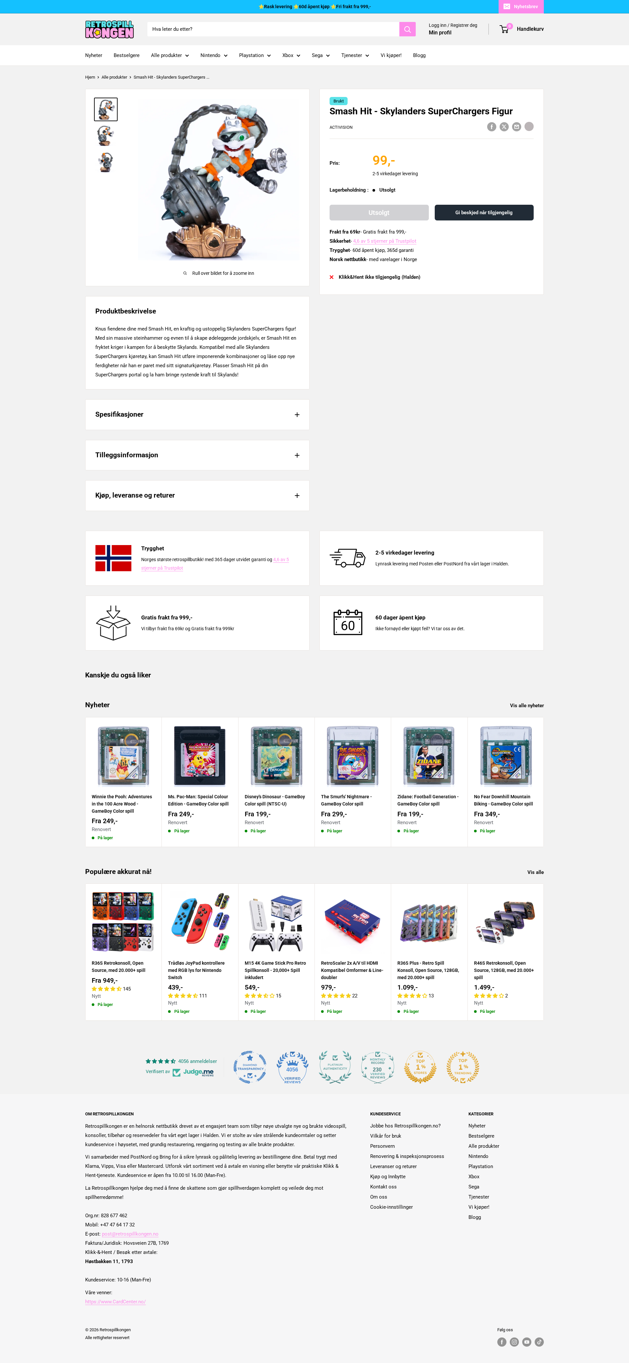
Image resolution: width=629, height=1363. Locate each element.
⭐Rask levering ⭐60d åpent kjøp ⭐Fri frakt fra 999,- (314, 6)
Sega (317, 55)
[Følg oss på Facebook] (501, 1342)
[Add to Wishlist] (529, 126)
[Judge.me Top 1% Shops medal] (420, 1067)
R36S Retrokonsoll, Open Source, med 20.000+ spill (118, 967)
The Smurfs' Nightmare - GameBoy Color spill (346, 800)
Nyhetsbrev (526, 6)
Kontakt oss (383, 1187)
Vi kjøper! (391, 55)
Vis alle (536, 872)
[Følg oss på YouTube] (526, 1342)
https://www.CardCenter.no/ (115, 1302)
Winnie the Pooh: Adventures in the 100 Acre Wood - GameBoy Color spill (122, 803)
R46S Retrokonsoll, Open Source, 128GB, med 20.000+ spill (504, 970)
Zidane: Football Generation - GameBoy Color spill (428, 800)
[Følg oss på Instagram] (514, 1342)
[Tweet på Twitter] (504, 126)
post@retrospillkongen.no (130, 1234)
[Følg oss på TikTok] (539, 1342)
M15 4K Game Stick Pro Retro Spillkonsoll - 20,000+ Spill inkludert (275, 970)
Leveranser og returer (393, 1166)
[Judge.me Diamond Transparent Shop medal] (250, 1067)
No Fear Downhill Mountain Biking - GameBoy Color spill (503, 800)
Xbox (287, 55)
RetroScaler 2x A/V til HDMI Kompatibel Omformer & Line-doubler (352, 970)
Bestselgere (127, 55)
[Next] (544, 782)
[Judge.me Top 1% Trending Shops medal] (463, 1067)
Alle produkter (166, 55)
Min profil (440, 32)
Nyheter (93, 55)
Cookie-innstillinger (391, 1207)
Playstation (251, 55)
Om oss (378, 1197)
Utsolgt (379, 213)
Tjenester (351, 55)
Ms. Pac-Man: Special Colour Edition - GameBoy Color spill (198, 800)
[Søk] (407, 29)
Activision (341, 127)
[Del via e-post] (516, 126)
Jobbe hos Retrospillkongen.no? (405, 1126)
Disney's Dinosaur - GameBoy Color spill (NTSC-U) (275, 800)
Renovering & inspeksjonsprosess (407, 1156)
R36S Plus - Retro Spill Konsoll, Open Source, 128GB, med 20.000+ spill (428, 970)
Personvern (382, 1146)
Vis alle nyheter (527, 706)
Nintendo (210, 55)
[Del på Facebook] (491, 126)
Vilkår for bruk (385, 1136)
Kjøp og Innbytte (388, 1177)
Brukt (339, 101)
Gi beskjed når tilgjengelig (484, 213)
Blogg (419, 55)
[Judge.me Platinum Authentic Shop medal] (335, 1067)
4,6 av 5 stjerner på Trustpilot (384, 241)
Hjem (90, 77)
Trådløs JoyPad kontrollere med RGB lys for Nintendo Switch (196, 970)
